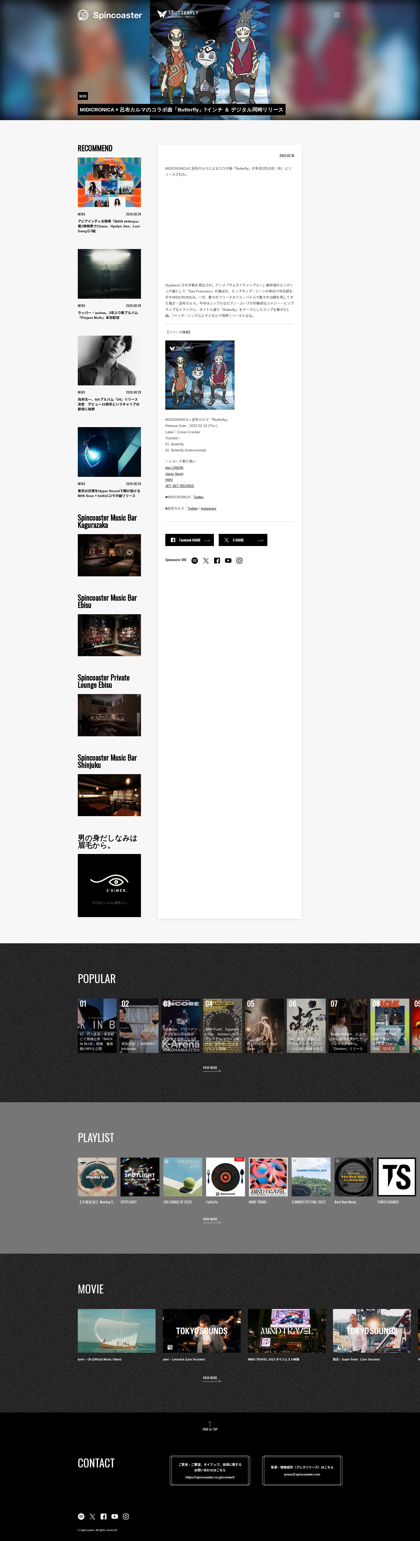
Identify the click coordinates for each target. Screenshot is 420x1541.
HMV (169, 480)
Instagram (208, 508)
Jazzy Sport (174, 474)
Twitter (198, 497)
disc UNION (174, 468)
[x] (206, 563)
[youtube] (228, 563)
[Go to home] (110, 14)
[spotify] (195, 563)
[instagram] (239, 563)
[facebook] (217, 563)
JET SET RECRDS (179, 486)
